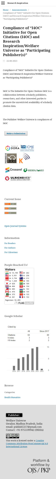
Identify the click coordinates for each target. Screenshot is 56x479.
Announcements (19, 10)
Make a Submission (16, 133)
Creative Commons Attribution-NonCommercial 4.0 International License (27, 443)
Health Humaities (12, 397)
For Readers (10, 243)
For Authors (10, 247)
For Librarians (11, 252)
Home (6, 10)
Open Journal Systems (15, 226)
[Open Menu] (3, 3)
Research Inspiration (17, 3)
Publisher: (14, 415)
